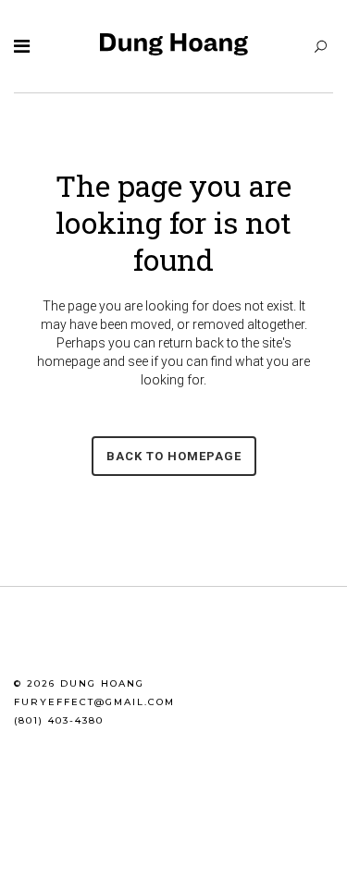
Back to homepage (174, 456)
